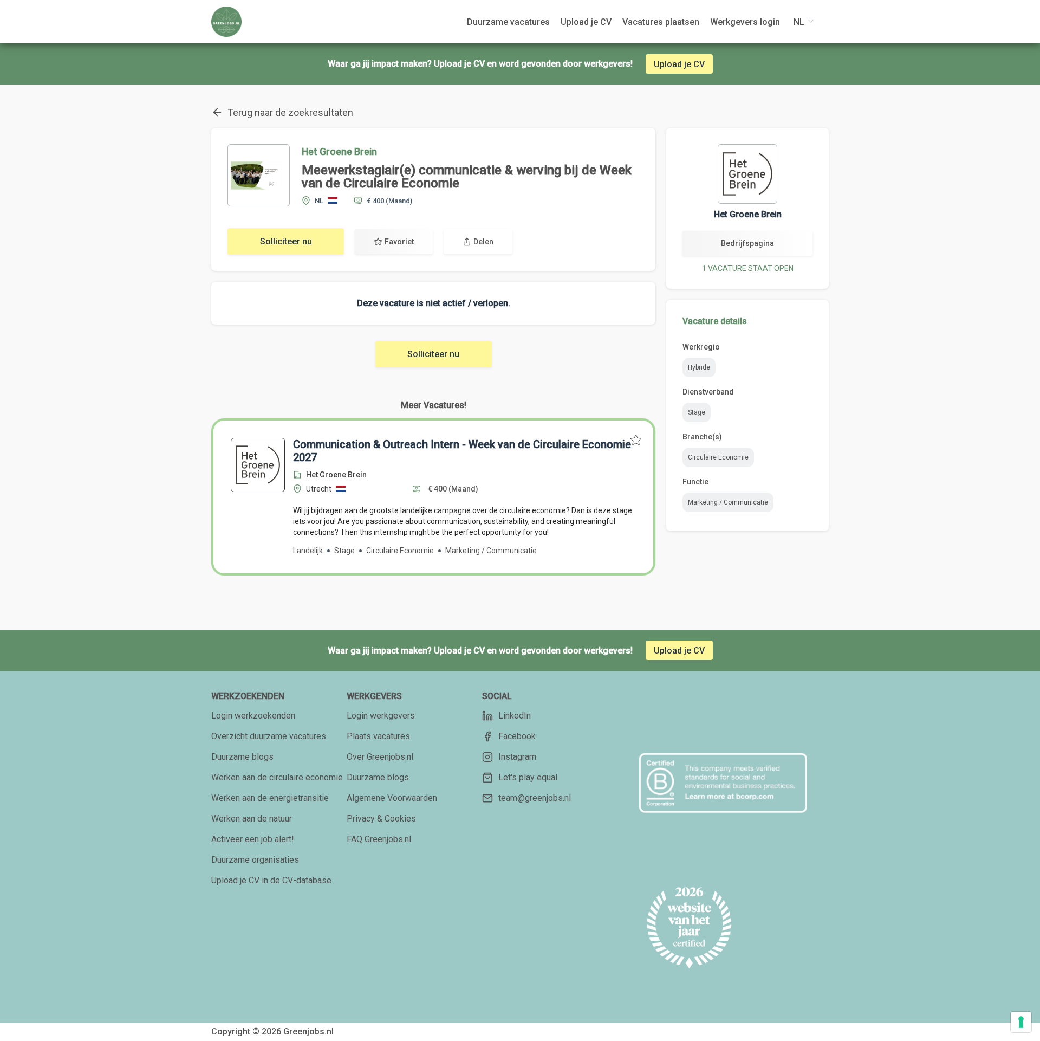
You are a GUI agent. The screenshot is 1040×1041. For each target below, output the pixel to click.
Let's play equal (527, 777)
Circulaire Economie (718, 457)
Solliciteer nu (286, 241)
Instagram (517, 757)
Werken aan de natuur (251, 818)
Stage (696, 412)
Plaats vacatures (378, 736)
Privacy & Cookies (381, 818)
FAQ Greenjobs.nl (379, 839)
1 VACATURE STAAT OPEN (748, 268)
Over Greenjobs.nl (380, 757)
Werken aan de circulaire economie (277, 777)
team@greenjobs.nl (534, 798)
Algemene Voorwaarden (392, 798)
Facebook (517, 736)
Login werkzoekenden (253, 715)
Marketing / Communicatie (728, 502)
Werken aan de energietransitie (270, 798)
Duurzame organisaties (255, 860)
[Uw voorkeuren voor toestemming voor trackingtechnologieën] (1021, 1022)
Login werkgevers (381, 715)
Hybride (699, 367)
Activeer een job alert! (252, 839)
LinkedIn (514, 715)
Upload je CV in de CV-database (271, 880)
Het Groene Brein (339, 151)
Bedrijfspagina (747, 243)
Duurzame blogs (242, 757)
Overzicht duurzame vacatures (268, 736)
